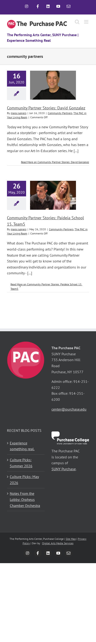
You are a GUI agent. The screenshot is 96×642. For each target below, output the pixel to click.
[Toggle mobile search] (77, 21)
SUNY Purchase (63, 469)
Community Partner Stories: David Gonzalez (46, 108)
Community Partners (60, 113)
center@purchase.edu (68, 409)
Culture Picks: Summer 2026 (21, 462)
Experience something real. (22, 446)
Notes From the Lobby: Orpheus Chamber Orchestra (25, 499)
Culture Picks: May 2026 (24, 479)
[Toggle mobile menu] (86, 21)
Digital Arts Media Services (57, 543)
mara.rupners (18, 113)
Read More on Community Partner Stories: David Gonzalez (55, 162)
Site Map (71, 539)
